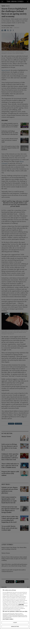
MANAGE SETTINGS (15, 626)
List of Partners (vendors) (8, 619)
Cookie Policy (21, 604)
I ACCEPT (15, 622)
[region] (15, 608)
